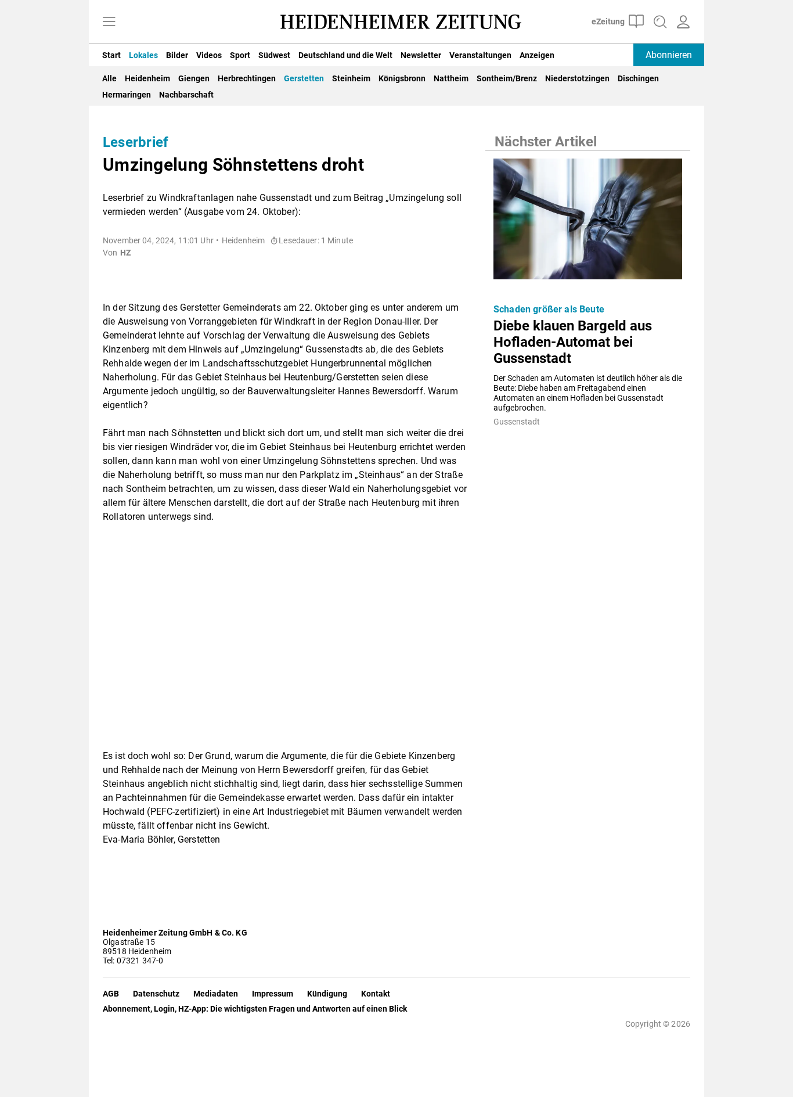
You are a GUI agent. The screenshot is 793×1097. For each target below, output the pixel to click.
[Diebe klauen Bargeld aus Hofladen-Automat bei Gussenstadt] (587, 222)
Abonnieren (669, 54)
